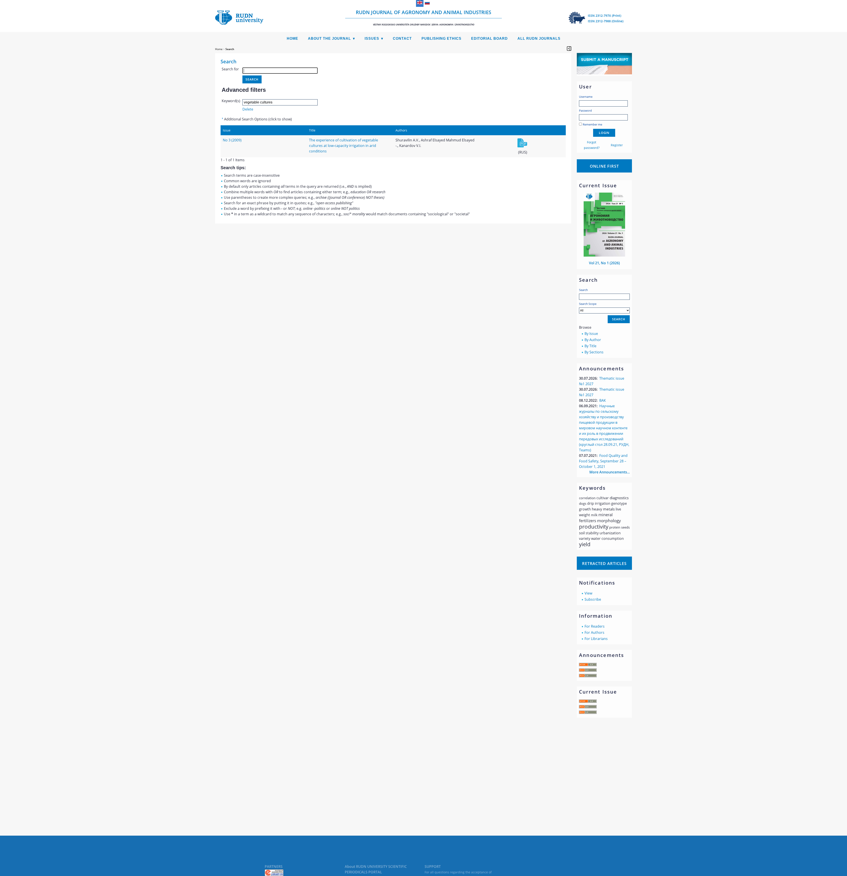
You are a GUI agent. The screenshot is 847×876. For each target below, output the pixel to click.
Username (585, 97)
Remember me (592, 124)
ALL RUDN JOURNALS (538, 38)
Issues (372, 38)
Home (292, 38)
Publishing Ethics (441, 38)
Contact (402, 38)
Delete (247, 109)
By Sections (594, 352)
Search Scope (587, 304)
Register (617, 145)
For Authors (594, 632)
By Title (590, 345)
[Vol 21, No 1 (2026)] (604, 255)
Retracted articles (604, 563)
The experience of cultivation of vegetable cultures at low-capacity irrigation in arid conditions (343, 146)
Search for (230, 69)
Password (585, 111)
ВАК (602, 400)
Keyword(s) (231, 100)
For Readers (595, 626)
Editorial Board (489, 38)
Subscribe (593, 599)
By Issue (591, 333)
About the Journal (329, 38)
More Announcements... (609, 472)
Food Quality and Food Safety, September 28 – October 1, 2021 (603, 461)
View (588, 593)
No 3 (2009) (232, 140)
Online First (604, 166)
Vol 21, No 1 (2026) (604, 263)
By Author (593, 339)
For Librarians (596, 638)
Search (583, 290)
